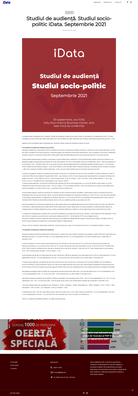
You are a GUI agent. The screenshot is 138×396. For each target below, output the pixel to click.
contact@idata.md (60, 372)
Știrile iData (108, 2)
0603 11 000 (58, 367)
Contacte (118, 2)
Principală (97, 2)
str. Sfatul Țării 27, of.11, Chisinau (64, 377)
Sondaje (69, 12)
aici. (64, 299)
